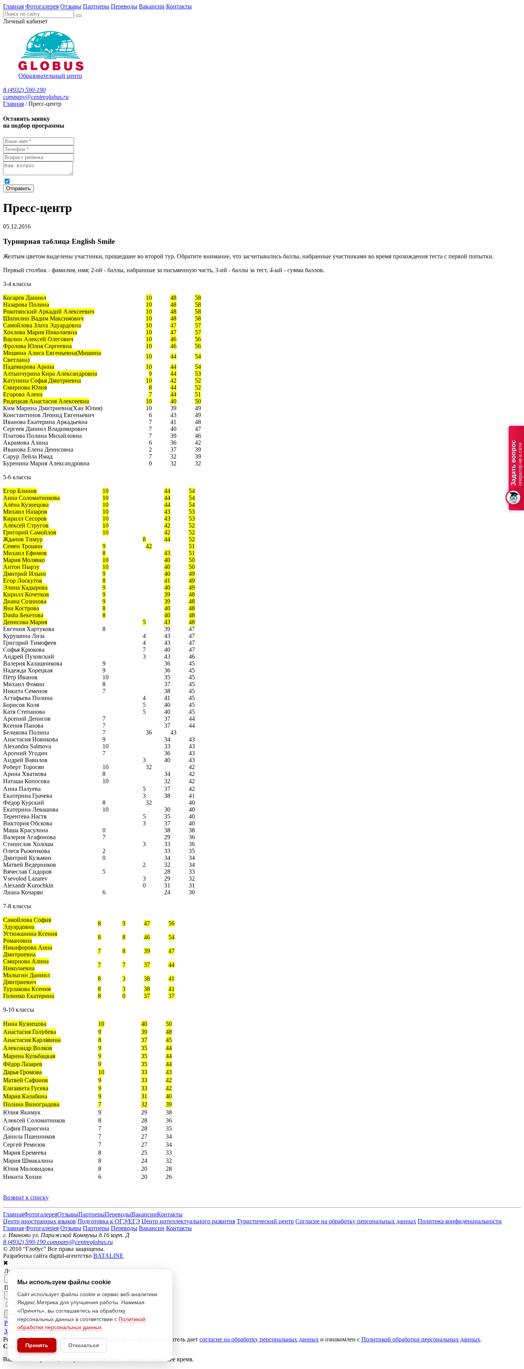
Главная (13, 6)
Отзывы (70, 6)
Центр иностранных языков (39, 1221)
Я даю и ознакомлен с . (161, 180)
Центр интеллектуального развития (188, 1221)
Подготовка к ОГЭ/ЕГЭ (108, 1221)
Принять (36, 1345)
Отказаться (83, 1345)
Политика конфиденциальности (460, 1221)
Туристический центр (265, 1221)
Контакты (179, 6)
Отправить (18, 188)
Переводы (124, 6)
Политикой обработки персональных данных (249, 180)
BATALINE (108, 1255)
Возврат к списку (26, 1197)
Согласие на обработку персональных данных (355, 1221)
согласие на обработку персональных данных (88, 180)
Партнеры (96, 6)
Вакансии (152, 6)
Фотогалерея (42, 6)
